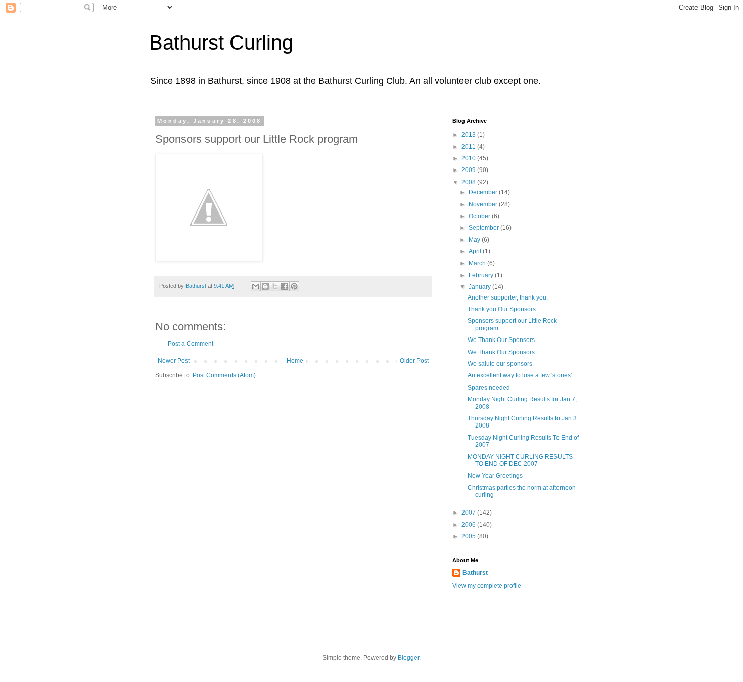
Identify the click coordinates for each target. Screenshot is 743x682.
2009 (469, 170)
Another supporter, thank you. (508, 297)
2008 (469, 182)
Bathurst (475, 572)
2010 (469, 158)
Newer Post (174, 360)
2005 (469, 536)
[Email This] (256, 286)
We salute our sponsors (500, 363)
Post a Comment (190, 343)
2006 (469, 524)
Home (295, 360)
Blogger (408, 657)
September (484, 227)
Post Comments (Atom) (224, 375)
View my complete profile (486, 585)
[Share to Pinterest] (294, 286)
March (478, 263)
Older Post (414, 360)
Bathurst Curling (221, 42)
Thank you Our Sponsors (502, 309)
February (482, 275)
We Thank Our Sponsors (501, 340)
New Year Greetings (495, 475)
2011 (469, 146)
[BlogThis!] (265, 286)
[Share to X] (275, 286)
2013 (469, 134)
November (484, 204)
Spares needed (489, 387)
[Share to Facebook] (285, 286)
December (484, 192)
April (476, 251)
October (480, 216)
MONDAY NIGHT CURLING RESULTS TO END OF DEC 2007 (520, 460)
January (480, 286)
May (475, 239)
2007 (469, 512)
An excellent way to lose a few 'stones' (520, 375)
